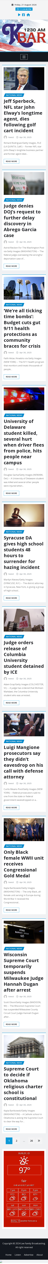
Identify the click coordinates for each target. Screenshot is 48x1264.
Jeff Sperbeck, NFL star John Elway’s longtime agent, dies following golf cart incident (23, 116)
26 (31, 1140)
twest (11, 137)
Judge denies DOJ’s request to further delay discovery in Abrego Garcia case (22, 220)
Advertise (28, 1254)
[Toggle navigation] (24, 57)
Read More (11, 161)
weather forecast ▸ (24, 1221)
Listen (18, 1254)
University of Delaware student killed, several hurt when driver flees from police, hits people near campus (24, 442)
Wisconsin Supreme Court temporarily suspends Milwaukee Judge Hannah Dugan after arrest (23, 972)
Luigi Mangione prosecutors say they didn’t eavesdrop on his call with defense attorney (23, 762)
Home (8, 1254)
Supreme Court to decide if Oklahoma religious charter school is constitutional (23, 1083)
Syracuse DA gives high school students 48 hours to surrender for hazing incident (23, 552)
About (40, 1254)
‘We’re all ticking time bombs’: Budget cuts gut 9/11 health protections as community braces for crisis (23, 328)
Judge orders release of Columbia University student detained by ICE (24, 657)
